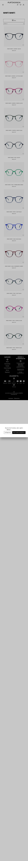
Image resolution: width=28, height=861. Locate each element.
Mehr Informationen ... (16, 429)
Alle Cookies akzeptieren (19, 432)
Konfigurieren (8, 432)
